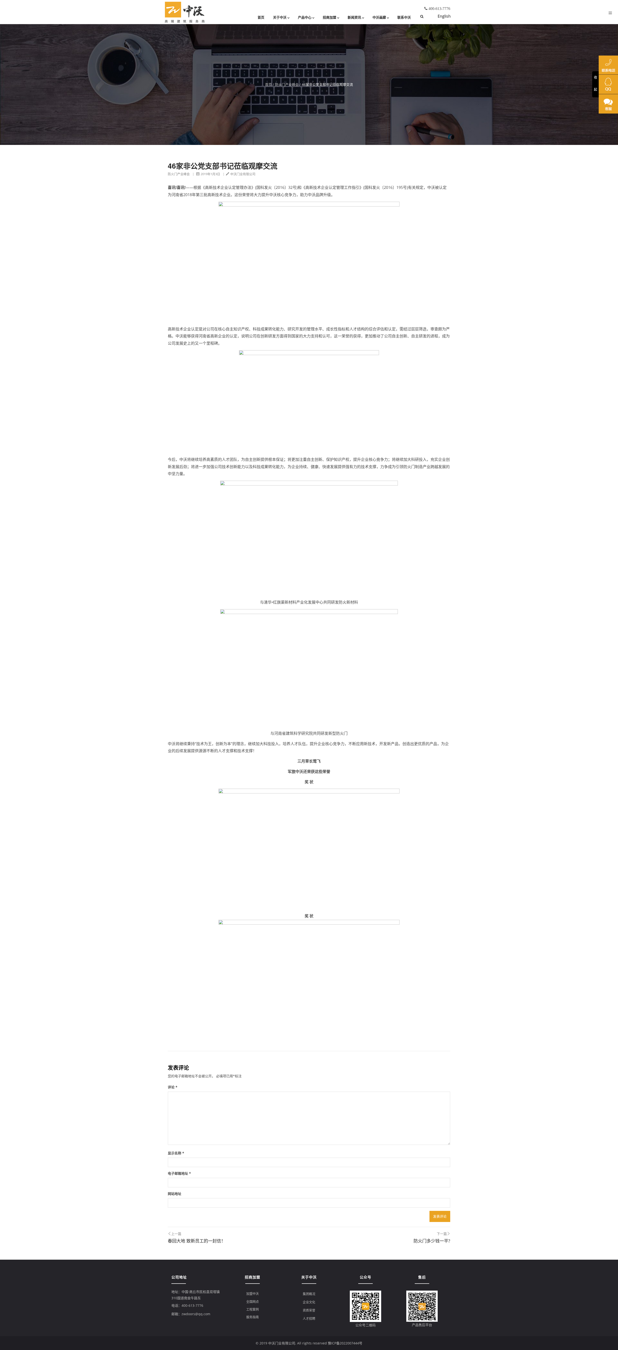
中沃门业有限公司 (242, 174)
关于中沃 (280, 17)
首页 (261, 17)
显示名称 (176, 1153)
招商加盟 (329, 17)
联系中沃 (404, 17)
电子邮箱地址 (179, 1173)
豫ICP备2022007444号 (345, 1343)
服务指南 (252, 1317)
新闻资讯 (354, 17)
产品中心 (304, 17)
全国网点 (252, 1301)
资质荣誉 (309, 1310)
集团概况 (309, 1294)
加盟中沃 (252, 1293)
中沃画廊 (379, 17)
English (444, 16)
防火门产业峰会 (287, 84)
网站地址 (174, 1193)
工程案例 (252, 1309)
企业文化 (309, 1302)
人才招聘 (309, 1318)
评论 (172, 1087)
